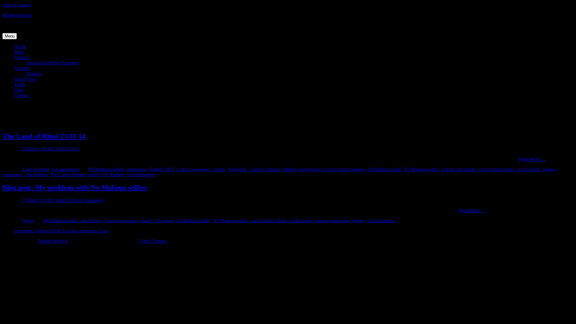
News (28, 220)
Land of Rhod (35, 169)
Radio (20, 84)
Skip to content (16, 5)
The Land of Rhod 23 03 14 (44, 136)
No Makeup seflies (421, 169)
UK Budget (113, 174)
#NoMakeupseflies (106, 169)
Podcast (21, 57)
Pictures (33, 73)
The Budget (36, 174)
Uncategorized (65, 169)
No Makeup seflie (384, 169)
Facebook (237, 169)
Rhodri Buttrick (17, 15)
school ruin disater (459, 169)
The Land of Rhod (67, 174)
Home (20, 46)
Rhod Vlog (25, 79)
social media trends (496, 169)
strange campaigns (332, 220)
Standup (22, 68)
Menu (9, 36)
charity (219, 169)
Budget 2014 (161, 169)
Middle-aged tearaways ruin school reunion (324, 169)
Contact (21, 95)
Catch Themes (152, 241)
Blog (19, 52)
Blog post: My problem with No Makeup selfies (74, 187)
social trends (528, 169)
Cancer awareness (193, 169)
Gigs (18, 89)
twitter (93, 174)
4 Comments (91, 200)
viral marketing (140, 174)
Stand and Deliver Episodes (52, 62)
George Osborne (264, 169)
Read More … (532, 159)
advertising (136, 169)
